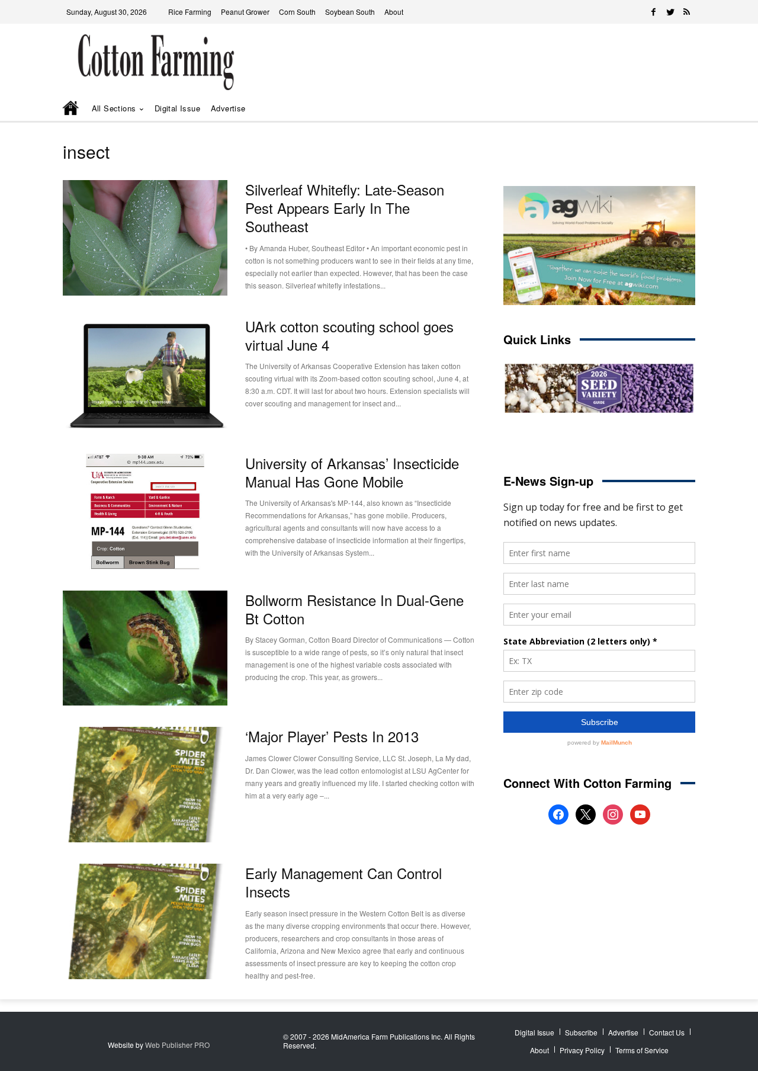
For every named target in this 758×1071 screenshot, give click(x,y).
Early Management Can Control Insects (343, 882)
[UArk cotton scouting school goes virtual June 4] (145, 374)
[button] (669, 109)
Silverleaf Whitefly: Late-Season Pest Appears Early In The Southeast (344, 207)
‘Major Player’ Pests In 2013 (332, 736)
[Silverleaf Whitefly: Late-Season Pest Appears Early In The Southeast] (145, 238)
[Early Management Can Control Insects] (145, 921)
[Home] (71, 109)
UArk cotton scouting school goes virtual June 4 (349, 335)
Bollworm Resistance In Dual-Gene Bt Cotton (354, 609)
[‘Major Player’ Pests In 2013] (145, 784)
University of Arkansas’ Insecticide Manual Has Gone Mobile (352, 472)
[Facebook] (653, 12)
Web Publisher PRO (177, 1045)
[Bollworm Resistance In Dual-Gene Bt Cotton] (145, 648)
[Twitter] (670, 12)
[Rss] (687, 12)
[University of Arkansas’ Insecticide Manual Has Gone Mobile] (145, 511)
